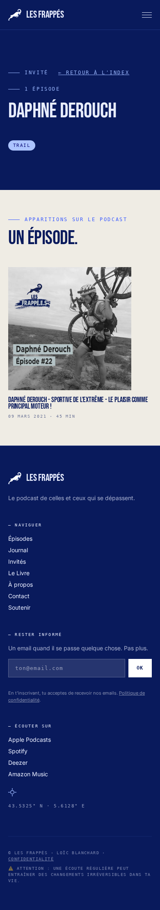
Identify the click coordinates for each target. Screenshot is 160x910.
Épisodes (20, 538)
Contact (19, 595)
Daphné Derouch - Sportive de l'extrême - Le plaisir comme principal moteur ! (78, 403)
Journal (18, 549)
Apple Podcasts (29, 739)
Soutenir (19, 607)
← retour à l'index (94, 72)
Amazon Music (28, 774)
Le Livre (19, 572)
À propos (20, 584)
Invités (17, 561)
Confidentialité (31, 859)
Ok (140, 668)
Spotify (17, 751)
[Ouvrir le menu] (147, 15)
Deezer (17, 762)
